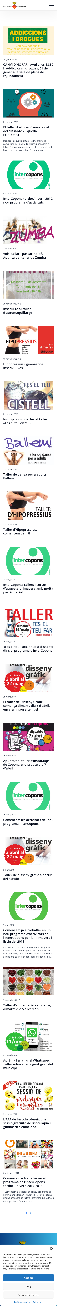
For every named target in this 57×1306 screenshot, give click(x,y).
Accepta (28, 1277)
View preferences (28, 1295)
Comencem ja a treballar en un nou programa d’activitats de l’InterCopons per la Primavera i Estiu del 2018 (27, 935)
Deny (28, 1286)
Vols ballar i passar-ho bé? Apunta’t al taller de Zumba (24, 255)
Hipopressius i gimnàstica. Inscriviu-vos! (23, 366)
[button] (52, 1248)
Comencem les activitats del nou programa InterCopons (28, 822)
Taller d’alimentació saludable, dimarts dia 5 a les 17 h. (27, 1007)
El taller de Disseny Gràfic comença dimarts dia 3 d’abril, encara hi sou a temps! (26, 705)
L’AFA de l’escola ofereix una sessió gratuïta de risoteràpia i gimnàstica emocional (27, 1123)
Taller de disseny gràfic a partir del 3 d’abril (27, 877)
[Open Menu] (51, 5)
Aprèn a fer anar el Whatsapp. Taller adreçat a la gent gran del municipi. (28, 1064)
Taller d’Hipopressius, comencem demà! (20, 531)
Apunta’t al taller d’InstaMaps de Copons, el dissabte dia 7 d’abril (26, 764)
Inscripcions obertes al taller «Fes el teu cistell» (25, 421)
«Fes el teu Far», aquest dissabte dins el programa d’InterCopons (28, 648)
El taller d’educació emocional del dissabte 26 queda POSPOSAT (26, 131)
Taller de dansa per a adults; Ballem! (25, 476)
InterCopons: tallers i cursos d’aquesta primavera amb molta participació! (28, 588)
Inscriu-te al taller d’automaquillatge (17, 311)
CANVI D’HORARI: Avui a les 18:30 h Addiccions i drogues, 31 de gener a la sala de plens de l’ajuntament (28, 70)
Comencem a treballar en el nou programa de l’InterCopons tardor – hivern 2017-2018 (27, 1182)
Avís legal (37, 1302)
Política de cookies (22, 1302)
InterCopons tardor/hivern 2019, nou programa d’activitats (28, 200)
